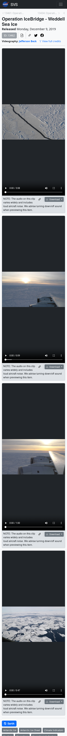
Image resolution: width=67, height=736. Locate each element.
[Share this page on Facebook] (42, 35)
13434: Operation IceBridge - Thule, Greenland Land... (48, 13)
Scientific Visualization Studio (14, 4)
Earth (10, 723)
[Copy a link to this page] (29, 35)
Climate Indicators (53, 730)
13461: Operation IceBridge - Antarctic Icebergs (14, 13)
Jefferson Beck (28, 41)
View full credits (51, 41)
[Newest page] (64, 13)
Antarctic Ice (9, 730)
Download (54, 199)
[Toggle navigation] (60, 4)
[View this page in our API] (21, 35)
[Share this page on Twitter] (35, 35)
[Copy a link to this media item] (39, 199)
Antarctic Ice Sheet (30, 730)
